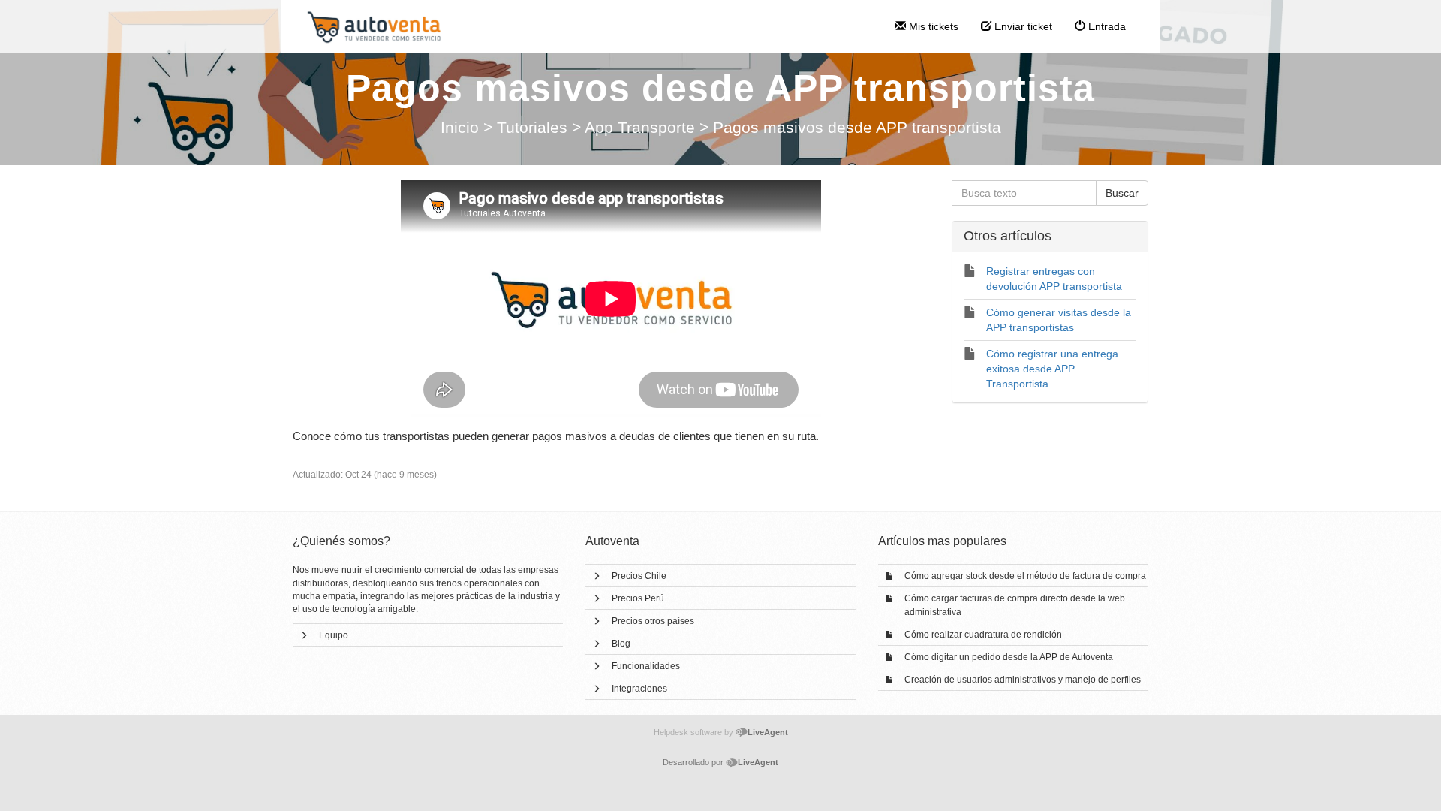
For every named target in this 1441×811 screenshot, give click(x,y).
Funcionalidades (646, 666)
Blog (621, 643)
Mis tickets (932, 26)
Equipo (333, 635)
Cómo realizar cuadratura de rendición (983, 634)
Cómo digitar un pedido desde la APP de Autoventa (1008, 657)
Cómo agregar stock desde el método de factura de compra (1025, 576)
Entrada (1105, 26)
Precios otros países (653, 621)
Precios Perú (638, 598)
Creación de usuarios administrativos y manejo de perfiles (1022, 679)
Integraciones (639, 688)
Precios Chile (639, 576)
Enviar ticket (1021, 26)
